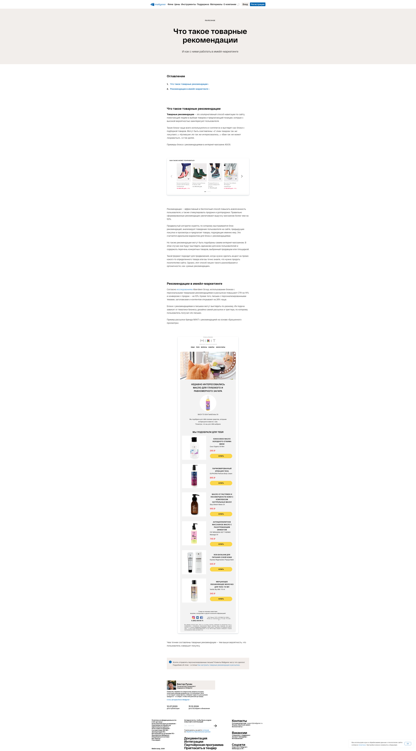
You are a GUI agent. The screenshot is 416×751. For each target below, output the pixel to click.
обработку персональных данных (198, 732)
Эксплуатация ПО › (159, 732)
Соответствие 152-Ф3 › (160, 730)
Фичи (170, 4)
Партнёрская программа (203, 745)
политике (362, 745)
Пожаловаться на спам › (161, 737)
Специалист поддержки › (241, 735)
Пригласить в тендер (200, 748)
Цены (177, 4)
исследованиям (185, 289)
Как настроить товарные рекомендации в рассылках (218, 665)
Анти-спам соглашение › (161, 728)
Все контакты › (237, 727)
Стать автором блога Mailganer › (178, 700)
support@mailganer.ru (254, 723)
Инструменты (188, 4)
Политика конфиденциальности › (164, 720)
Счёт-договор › (157, 722)
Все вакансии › (237, 738)
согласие (205, 730)
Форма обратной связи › (241, 725)
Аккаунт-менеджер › (239, 737)
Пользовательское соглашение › (164, 723)
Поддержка (203, 4)
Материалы (216, 4)
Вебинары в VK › (238, 748)
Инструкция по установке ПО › (163, 733)
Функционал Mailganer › (161, 735)
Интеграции (193, 741)
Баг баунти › (156, 738)
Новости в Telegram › (240, 747)
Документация (195, 738)
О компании (229, 4)
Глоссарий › (156, 740)
